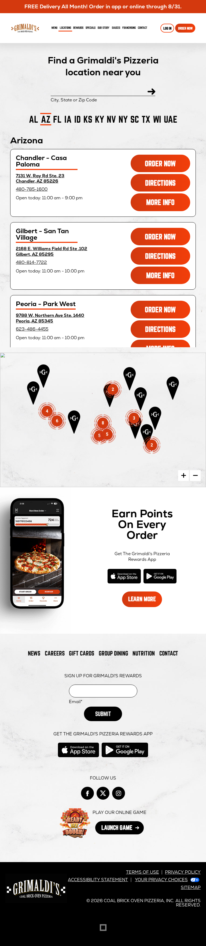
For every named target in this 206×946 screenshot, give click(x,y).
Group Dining (113, 653)
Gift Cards (81, 653)
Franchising (129, 27)
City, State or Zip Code (74, 100)
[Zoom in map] (183, 475)
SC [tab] (134, 119)
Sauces (116, 28)
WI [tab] (157, 119)
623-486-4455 (32, 329)
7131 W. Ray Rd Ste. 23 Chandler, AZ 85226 (40, 178)
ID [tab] (77, 119)
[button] (173, 388)
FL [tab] (57, 119)
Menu (54, 27)
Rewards (78, 27)
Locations (65, 27)
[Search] (151, 91)
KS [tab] (87, 119)
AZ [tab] (45, 119)
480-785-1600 (31, 189)
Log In (167, 28)
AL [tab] (33, 119)
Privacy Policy (183, 872)
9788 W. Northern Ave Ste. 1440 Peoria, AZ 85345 (50, 318)
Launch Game (122, 829)
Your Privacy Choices (161, 880)
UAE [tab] (170, 119)
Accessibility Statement (98, 880)
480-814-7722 (31, 262)
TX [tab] (146, 119)
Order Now (185, 28)
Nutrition (144, 653)
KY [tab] (99, 119)
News (34, 653)
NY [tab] (123, 119)
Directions (167, 185)
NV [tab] (111, 119)
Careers (55, 653)
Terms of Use (142, 872)
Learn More (145, 601)
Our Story (103, 27)
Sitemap (191, 887)
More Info (168, 204)
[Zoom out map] (195, 475)
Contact (142, 27)
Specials (90, 27)
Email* (75, 702)
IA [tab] (68, 119)
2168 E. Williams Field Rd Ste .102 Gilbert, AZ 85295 (51, 251)
